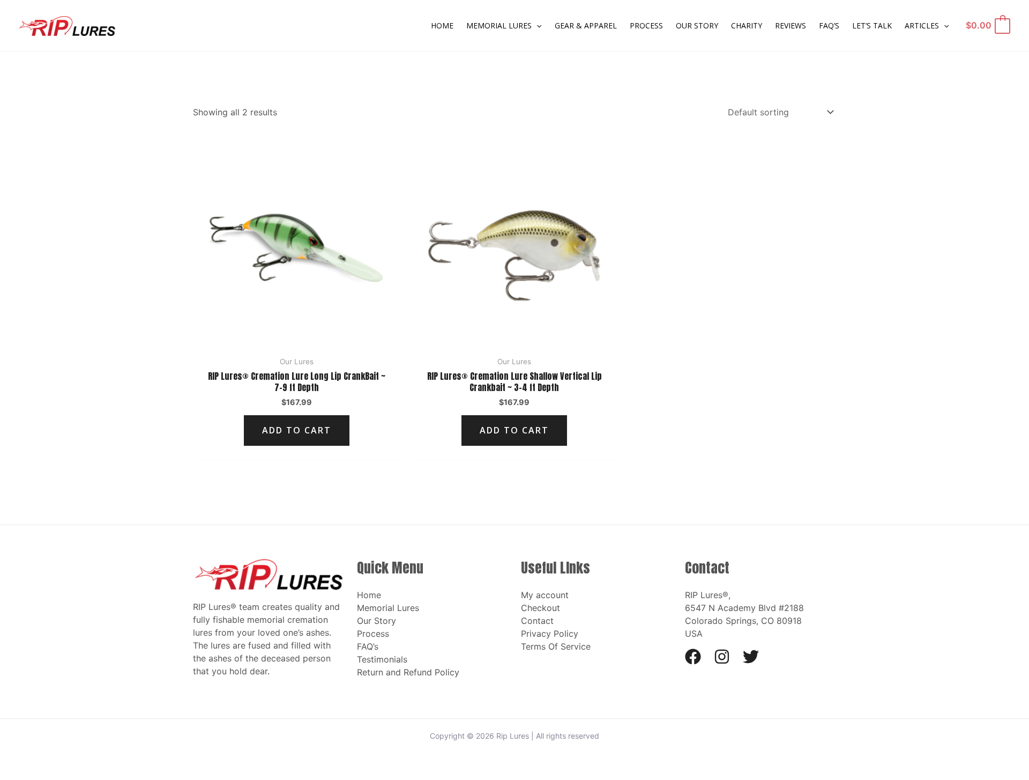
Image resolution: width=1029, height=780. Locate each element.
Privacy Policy (549, 633)
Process (373, 633)
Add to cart (296, 430)
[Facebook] (693, 657)
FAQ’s (367, 646)
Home (369, 595)
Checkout (540, 607)
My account (545, 595)
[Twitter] (751, 657)
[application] (536, 25)
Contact (537, 620)
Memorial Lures (388, 607)
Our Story (376, 620)
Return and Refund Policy (408, 672)
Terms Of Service (556, 646)
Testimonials (382, 659)
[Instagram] (722, 657)
